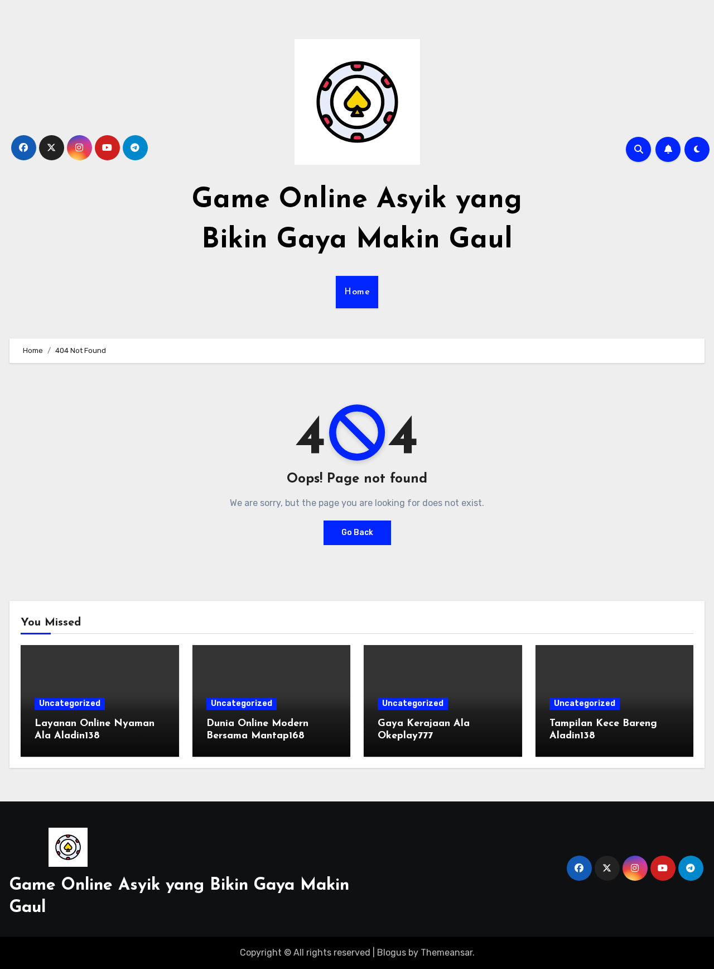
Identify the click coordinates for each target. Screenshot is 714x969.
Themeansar (446, 952)
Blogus (391, 952)
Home (357, 292)
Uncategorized (69, 703)
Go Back (357, 532)
